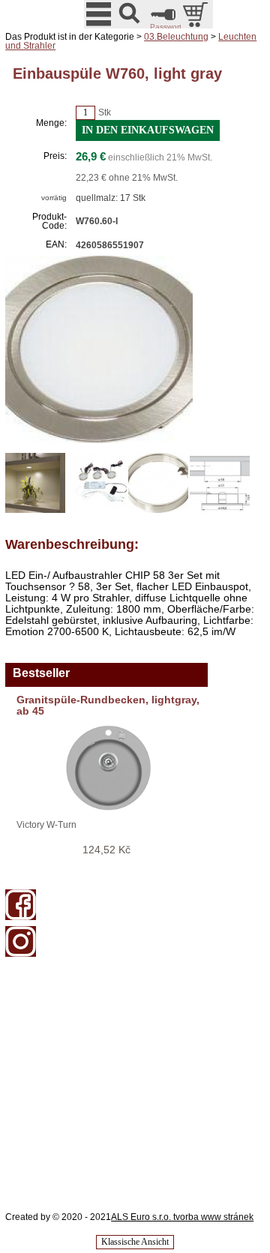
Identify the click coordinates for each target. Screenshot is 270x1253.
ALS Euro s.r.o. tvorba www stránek (182, 1217)
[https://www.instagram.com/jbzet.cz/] (20, 954)
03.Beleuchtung (176, 36)
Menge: (51, 122)
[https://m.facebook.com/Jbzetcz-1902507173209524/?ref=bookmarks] (20, 917)
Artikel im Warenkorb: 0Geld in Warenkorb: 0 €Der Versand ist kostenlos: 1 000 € (197, 14)
